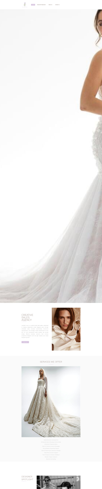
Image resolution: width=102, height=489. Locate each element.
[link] (66, 308)
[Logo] (25, 5)
